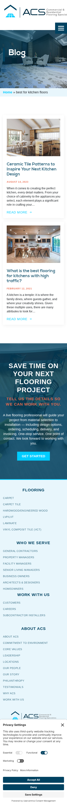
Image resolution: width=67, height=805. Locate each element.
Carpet (8, 498)
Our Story (13, 674)
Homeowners (13, 588)
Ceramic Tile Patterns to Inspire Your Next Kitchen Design (32, 169)
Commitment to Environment (25, 642)
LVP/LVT (8, 516)
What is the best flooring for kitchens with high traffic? (31, 275)
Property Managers (18, 557)
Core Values (12, 649)
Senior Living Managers (21, 569)
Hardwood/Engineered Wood (25, 510)
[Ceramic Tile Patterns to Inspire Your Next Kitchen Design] (33, 137)
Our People (12, 668)
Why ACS (9, 693)
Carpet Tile (12, 504)
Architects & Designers (21, 582)
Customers (11, 602)
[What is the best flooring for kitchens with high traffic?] (33, 244)
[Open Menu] (61, 28)
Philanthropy (13, 680)
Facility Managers (17, 563)
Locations (11, 661)
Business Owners (16, 576)
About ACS (11, 636)
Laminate (10, 523)
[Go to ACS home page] (33, 715)
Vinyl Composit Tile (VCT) (22, 529)
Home (7, 92)
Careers (9, 609)
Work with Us (13, 699)
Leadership (11, 655)
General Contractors (23, 551)
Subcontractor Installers (24, 615)
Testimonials (13, 687)
